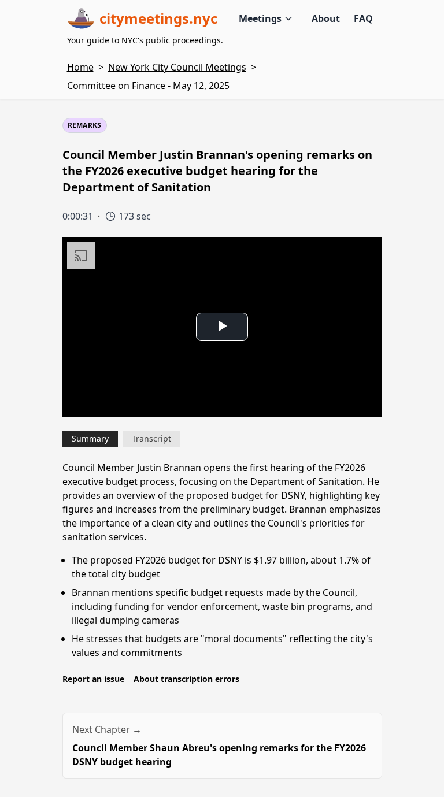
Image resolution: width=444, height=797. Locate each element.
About (326, 18)
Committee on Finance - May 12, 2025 (148, 85)
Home (80, 67)
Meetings (260, 18)
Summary (90, 438)
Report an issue (93, 678)
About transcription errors (186, 678)
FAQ (363, 18)
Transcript (151, 438)
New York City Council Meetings (177, 67)
